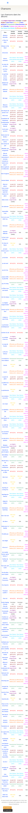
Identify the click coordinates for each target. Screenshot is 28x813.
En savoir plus (7, 810)
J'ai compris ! (7, 807)
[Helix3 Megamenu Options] (7, 2)
